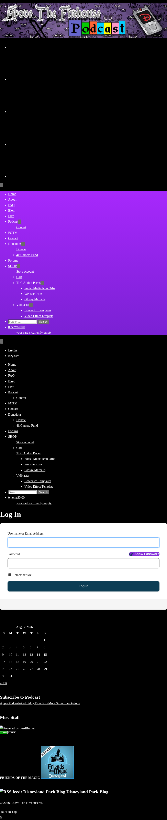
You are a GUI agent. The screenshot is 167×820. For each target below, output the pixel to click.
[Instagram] (38, 111)
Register (13, 11)
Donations (14, 243)
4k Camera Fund (27, 255)
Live (11, 216)
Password (14, 554)
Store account (25, 271)
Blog (11, 210)
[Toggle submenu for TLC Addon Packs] (42, 283)
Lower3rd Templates (37, 310)
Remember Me (22, 575)
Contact (13, 238)
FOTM (12, 232)
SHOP (12, 266)
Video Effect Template (38, 316)
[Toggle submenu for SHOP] (18, 266)
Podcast (13, 221)
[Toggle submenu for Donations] (23, 244)
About (12, 199)
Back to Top (8, 811)
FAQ (11, 205)
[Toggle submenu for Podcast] (19, 222)
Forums (13, 260)
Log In (12, 6)
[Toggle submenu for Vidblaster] (31, 305)
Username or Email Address (26, 533)
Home (12, 194)
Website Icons (33, 293)
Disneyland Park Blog (87, 791)
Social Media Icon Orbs (39, 288)
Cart (19, 277)
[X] (38, 47)
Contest (21, 227)
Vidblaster (22, 304)
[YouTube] (38, 79)
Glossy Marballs (34, 299)
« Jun (3, 683)
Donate (21, 249)
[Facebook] (38, 144)
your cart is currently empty (34, 332)
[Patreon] (38, 176)
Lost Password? (18, 604)
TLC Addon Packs (28, 282)
